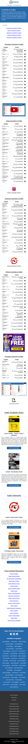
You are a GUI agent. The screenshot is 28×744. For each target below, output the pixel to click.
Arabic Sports (14, 605)
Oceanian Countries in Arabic (14, 37)
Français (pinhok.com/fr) (14, 708)
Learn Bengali (9, 646)
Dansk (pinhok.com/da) (14, 728)
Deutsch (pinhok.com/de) (14, 706)
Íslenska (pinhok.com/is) (14, 733)
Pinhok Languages (11, 741)
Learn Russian (6, 677)
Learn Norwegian (6, 672)
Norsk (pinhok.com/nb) (14, 731)
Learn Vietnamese (14, 687)
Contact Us (14, 700)
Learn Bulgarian (18, 646)
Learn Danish (22, 651)
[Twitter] (14, 634)
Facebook (12, 739)
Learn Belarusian (19, 644)
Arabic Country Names (14, 603)
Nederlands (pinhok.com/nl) (14, 721)
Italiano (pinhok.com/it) (14, 716)
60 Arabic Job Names (14, 596)
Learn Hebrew (22, 658)
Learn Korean (14, 665)
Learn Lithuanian (9, 667)
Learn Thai (22, 682)
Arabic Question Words (14, 588)
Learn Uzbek (22, 684)
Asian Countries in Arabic (14, 30)
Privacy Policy (14, 697)
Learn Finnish (22, 653)
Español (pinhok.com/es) (14, 713)
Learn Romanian (19, 675)
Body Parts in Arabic (14, 581)
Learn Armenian (22, 641)
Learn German (6, 658)
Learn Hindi (5, 660)
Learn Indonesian (15, 663)
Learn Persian (15, 672)
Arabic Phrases (14, 586)
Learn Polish (23, 672)
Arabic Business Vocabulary (14, 608)
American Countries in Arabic (14, 33)
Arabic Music (14, 618)
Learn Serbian (14, 677)
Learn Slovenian (10, 679)
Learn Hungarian (21, 660)
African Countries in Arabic (14, 35)
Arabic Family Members (14, 593)
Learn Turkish (6, 684)
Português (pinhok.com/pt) (14, 711)
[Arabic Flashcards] (14, 514)
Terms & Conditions (14, 695)
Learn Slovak (22, 677)
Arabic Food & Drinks (14, 598)
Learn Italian (23, 663)
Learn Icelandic (5, 663)
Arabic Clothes (14, 610)
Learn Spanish (18, 679)
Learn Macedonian (18, 667)
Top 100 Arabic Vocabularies (14, 578)
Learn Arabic (4, 25)
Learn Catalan (19, 648)
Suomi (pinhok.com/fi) (14, 723)
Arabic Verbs (14, 591)
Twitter (16, 739)
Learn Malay (10, 670)
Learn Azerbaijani (9, 644)
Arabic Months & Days (14, 583)
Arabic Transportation (14, 615)
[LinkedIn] (17, 634)
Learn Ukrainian (14, 684)
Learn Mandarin (17, 670)
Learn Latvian (22, 665)
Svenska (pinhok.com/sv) (14, 726)
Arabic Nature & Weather (14, 620)
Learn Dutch (6, 653)
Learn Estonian (13, 653)
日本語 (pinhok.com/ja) (14, 718)
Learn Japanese (6, 665)
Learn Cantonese (10, 648)
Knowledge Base (17, 5)
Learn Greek (14, 658)
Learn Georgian (22, 656)
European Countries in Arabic (14, 28)
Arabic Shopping (14, 613)
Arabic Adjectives (14, 600)
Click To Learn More (14, 448)
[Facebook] (10, 634)
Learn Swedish (6, 682)
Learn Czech (14, 651)
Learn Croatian (6, 651)
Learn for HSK (12, 660)
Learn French (5, 656)
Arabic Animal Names (14, 576)
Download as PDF (14, 403)
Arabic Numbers (14, 573)
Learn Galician (13, 656)
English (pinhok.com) (14, 703)
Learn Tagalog (15, 682)
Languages (9, 5)
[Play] (25, 51)
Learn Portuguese (9, 675)
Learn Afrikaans (6, 641)
